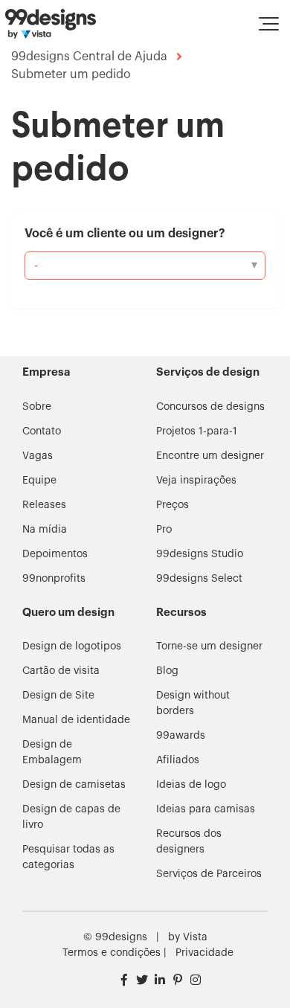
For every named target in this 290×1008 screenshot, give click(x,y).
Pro (164, 529)
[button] (269, 23)
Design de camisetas (74, 785)
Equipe (39, 480)
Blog (167, 671)
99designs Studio (199, 554)
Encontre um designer (210, 456)
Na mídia (44, 529)
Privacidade (204, 953)
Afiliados (177, 760)
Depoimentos (55, 554)
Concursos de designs (210, 407)
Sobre (36, 407)
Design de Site (58, 695)
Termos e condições (111, 953)
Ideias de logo (191, 785)
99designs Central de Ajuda (89, 56)
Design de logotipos (71, 646)
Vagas (37, 456)
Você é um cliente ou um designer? (125, 234)
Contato (41, 431)
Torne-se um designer (209, 646)
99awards (180, 736)
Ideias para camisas (205, 809)
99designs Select (199, 579)
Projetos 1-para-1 (196, 431)
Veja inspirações (196, 480)
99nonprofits (54, 579)
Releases (44, 505)
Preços (172, 505)
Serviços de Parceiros (209, 874)
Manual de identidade (76, 720)
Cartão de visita (61, 671)
